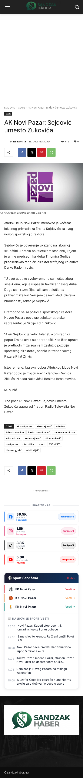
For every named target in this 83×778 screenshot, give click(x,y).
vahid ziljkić (32, 450)
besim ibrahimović (39, 432)
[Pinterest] (41, 152)
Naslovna (10, 107)
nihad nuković (53, 438)
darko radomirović (64, 432)
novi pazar (12, 444)
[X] (31, 152)
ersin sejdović (33, 438)
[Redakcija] (7, 141)
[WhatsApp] (51, 152)
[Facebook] (22, 152)
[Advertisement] (41, 57)
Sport (21, 107)
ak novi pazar (24, 426)
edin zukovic (13, 438)
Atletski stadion (15, 432)
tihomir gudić (13, 450)
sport (42, 444)
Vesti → (70, 589)
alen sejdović (44, 426)
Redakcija (19, 141)
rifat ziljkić (28, 444)
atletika (60, 426)
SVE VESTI (54, 444)
